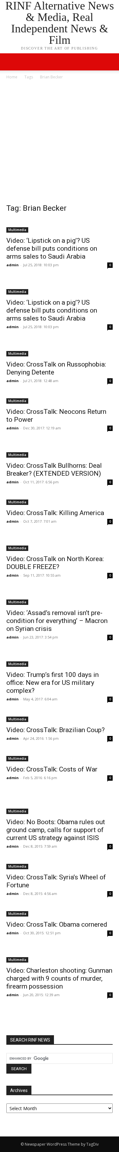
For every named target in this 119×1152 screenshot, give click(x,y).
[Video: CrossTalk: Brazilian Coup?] (59, 718)
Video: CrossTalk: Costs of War (51, 769)
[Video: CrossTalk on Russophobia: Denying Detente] (59, 349)
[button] (110, 61)
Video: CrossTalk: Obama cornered (56, 924)
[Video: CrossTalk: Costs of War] (59, 758)
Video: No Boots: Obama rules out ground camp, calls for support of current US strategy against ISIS (55, 830)
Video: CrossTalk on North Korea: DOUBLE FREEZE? (55, 563)
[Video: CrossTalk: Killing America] (59, 501)
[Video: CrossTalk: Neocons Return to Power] (59, 400)
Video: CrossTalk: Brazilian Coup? (55, 730)
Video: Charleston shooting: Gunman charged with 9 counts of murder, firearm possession (59, 978)
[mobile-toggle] (11, 61)
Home (11, 77)
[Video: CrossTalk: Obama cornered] (59, 913)
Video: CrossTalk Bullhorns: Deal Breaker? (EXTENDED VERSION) (54, 469)
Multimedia (17, 230)
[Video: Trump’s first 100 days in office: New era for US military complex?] (59, 660)
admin (12, 264)
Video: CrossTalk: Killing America (55, 513)
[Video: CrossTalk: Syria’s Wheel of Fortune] (59, 866)
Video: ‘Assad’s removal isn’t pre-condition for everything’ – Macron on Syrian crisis (57, 620)
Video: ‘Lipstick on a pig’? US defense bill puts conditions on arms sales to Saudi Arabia (51, 248)
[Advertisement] (59, 143)
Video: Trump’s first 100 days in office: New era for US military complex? (52, 682)
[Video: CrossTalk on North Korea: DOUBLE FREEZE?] (59, 544)
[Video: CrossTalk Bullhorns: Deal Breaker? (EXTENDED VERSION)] (59, 451)
